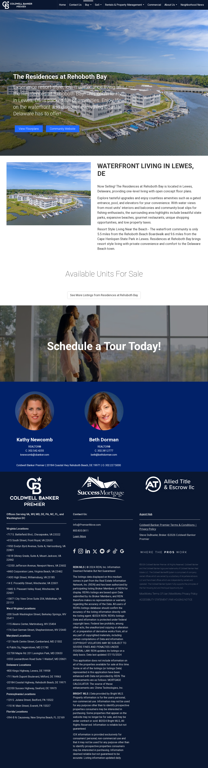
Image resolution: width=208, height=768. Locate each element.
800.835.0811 (81, 530)
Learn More (79, 536)
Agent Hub (145, 514)
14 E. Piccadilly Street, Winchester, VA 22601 (32, 583)
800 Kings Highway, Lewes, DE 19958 (28, 670)
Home (62, 4)
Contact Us (75, 4)
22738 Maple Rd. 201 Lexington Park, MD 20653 (35, 653)
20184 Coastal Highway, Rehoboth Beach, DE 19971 (36, 682)
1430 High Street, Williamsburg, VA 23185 (31, 577)
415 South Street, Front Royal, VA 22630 (30, 540)
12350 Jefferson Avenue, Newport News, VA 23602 (36, 565)
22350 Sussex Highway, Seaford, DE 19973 (32, 688)
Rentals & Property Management (125, 6)
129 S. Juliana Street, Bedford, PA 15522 (30, 699)
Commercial (154, 4)
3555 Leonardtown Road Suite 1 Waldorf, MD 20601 (36, 659)
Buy (88, 6)
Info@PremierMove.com (87, 524)
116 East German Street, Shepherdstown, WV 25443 (36, 629)
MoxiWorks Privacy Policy (183, 593)
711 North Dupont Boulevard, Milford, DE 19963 (34, 676)
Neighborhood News (192, 4)
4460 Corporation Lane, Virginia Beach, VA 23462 (35, 571)
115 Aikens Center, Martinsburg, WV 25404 (31, 624)
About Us (171, 6)
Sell (98, 6)
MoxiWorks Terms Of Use (153, 593)
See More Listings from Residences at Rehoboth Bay (104, 295)
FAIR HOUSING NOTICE (180, 599)
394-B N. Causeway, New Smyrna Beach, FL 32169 (36, 717)
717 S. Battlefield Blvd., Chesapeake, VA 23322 (33, 534)
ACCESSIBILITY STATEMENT (153, 599)
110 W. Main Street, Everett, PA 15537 (28, 705)
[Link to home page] (18, 5)
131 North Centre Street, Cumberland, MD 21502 (34, 641)
